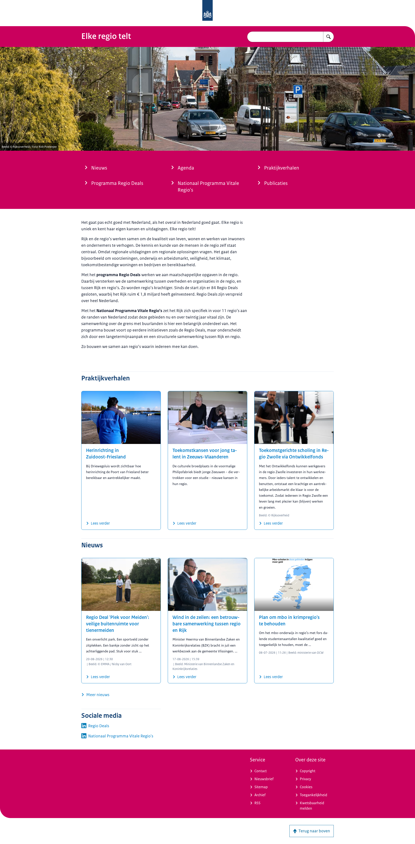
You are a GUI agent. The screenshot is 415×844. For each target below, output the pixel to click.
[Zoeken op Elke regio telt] (328, 37)
